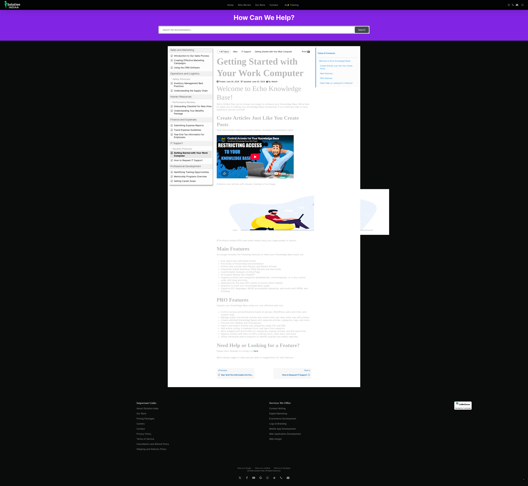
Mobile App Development (282, 428)
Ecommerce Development (282, 418)
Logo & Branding (278, 423)
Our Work (141, 413)
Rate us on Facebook (282, 468)
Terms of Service (145, 439)
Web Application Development (285, 433)
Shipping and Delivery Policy (151, 449)
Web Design (275, 439)
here (256, 351)
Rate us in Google (244, 468)
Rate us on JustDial (262, 468)
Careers (141, 423)
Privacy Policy (144, 433)
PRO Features (326, 78)
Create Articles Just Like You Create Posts (336, 67)
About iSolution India (147, 408)
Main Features (326, 73)
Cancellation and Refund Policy (153, 444)
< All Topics (224, 51)
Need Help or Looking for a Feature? (336, 83)
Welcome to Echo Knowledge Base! (334, 61)
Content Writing (277, 408)
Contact (141, 428)
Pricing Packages (145, 418)
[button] (190, 50)
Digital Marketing (278, 413)
